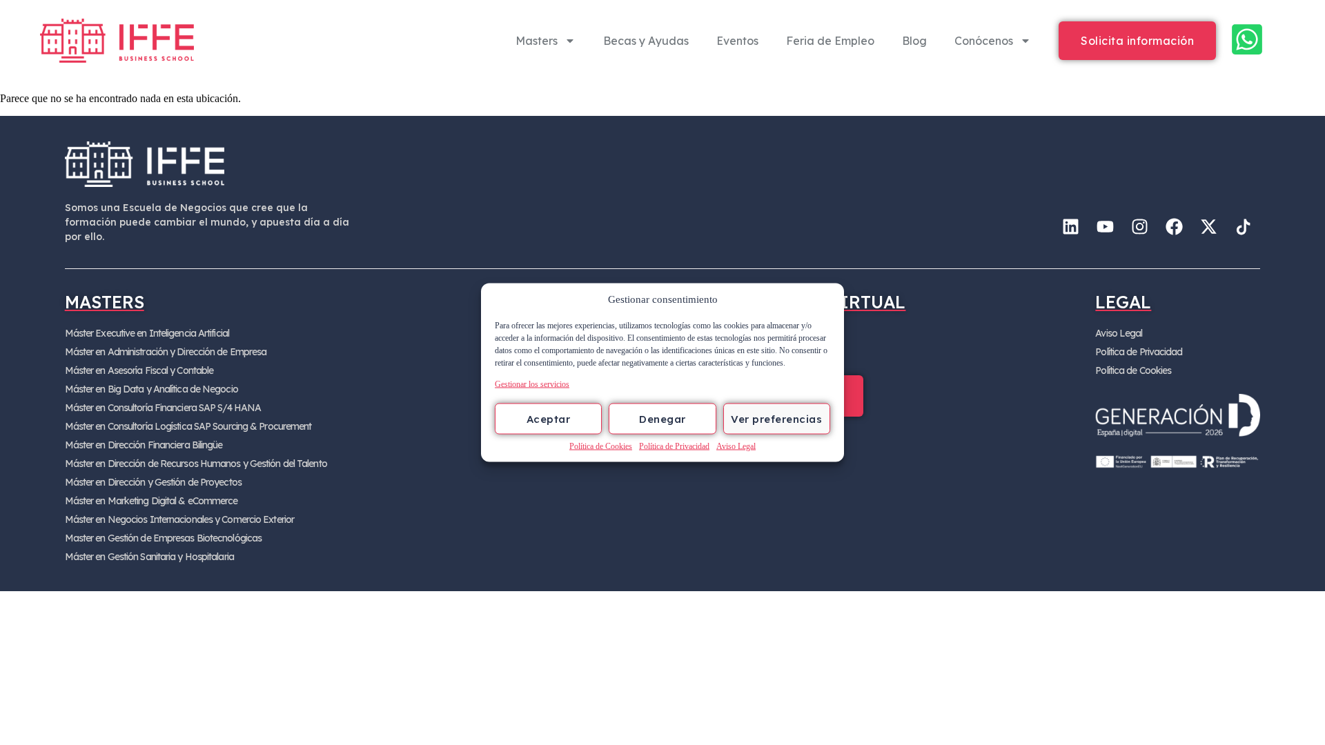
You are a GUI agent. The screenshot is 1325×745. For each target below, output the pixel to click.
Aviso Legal (736, 446)
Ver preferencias (776, 418)
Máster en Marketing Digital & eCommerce (151, 501)
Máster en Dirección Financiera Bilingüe (144, 445)
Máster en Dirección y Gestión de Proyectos (153, 482)
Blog (914, 41)
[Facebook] (1174, 227)
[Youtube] (1105, 227)
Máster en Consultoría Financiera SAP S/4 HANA (163, 407)
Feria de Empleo (830, 41)
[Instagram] (1139, 227)
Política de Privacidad (674, 446)
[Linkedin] (1070, 227)
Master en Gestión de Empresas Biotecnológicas (163, 538)
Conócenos (983, 41)
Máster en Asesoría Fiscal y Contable (139, 370)
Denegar (662, 418)
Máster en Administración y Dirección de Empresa (166, 352)
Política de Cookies (600, 446)
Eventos (737, 41)
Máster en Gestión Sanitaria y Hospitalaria (149, 556)
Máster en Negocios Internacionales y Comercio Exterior (179, 519)
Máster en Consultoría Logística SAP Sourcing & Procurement (188, 426)
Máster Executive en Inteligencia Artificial (147, 333)
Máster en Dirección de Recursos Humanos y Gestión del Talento (196, 463)
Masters (537, 41)
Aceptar (549, 418)
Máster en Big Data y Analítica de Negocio (151, 389)
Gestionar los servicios (532, 384)
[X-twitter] (1208, 227)
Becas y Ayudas (646, 41)
